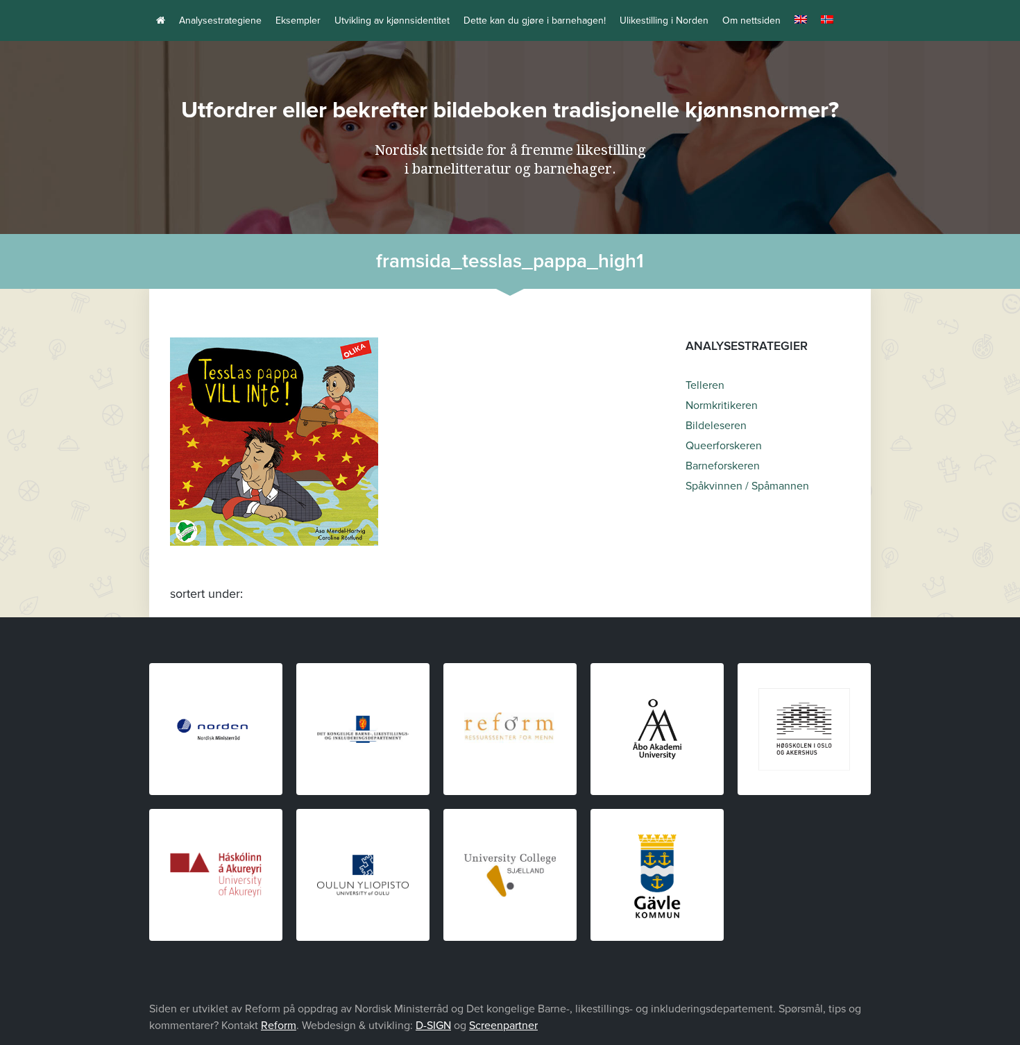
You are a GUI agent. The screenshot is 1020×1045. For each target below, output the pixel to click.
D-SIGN (433, 1026)
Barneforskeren (723, 466)
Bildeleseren (716, 426)
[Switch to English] (801, 20)
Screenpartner (503, 1026)
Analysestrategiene (220, 20)
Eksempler (298, 20)
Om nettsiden (751, 20)
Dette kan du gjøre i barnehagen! (535, 20)
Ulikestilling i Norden (664, 20)
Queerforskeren (724, 446)
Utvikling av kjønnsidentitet (392, 20)
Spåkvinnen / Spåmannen (747, 486)
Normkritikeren (722, 405)
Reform (278, 1026)
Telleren (705, 385)
